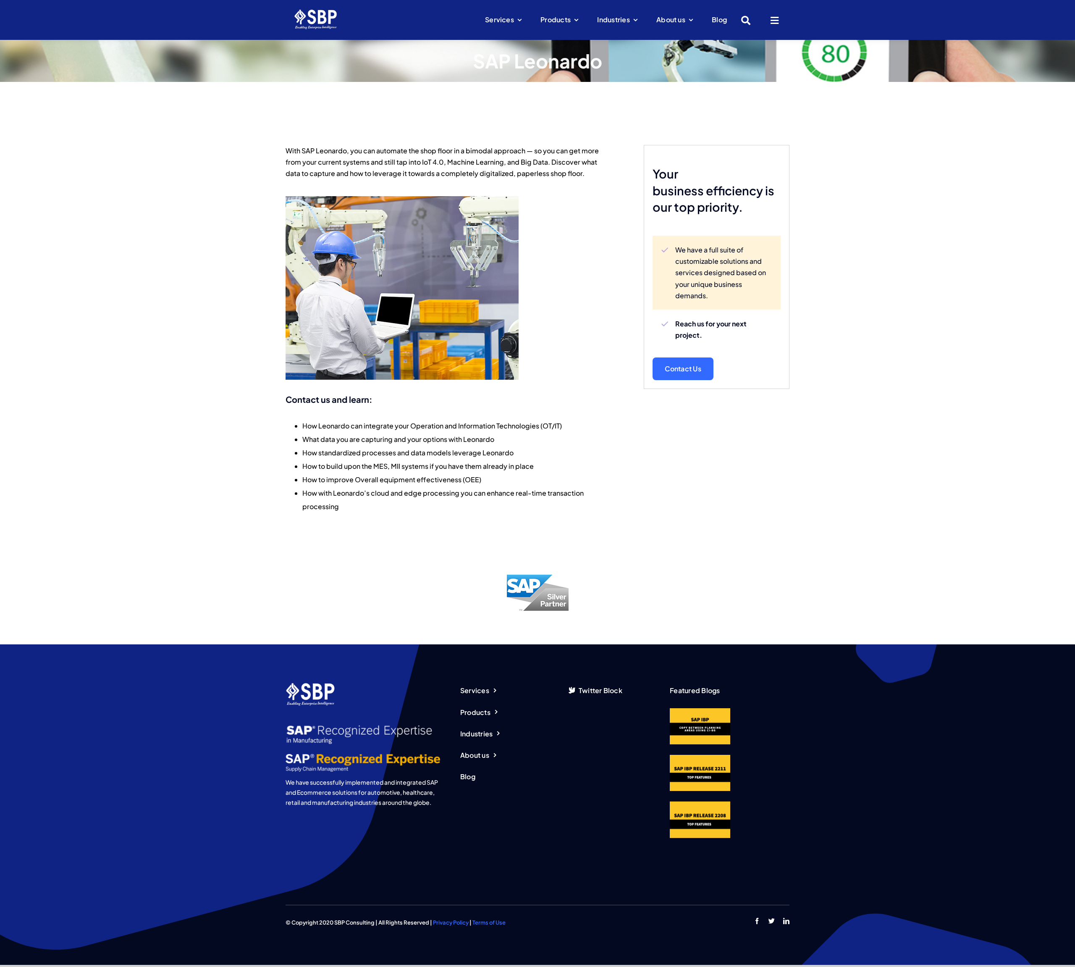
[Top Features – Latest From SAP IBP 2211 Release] (700, 773)
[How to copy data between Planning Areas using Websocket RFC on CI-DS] (700, 726)
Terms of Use (489, 922)
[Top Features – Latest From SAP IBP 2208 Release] (700, 819)
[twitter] (771, 921)
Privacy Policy (451, 922)
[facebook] (757, 921)
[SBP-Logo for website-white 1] (316, 12)
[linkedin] (786, 921)
